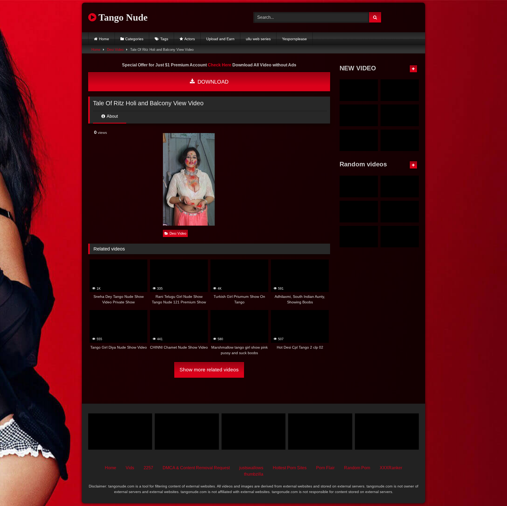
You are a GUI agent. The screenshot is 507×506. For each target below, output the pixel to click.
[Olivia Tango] (253, 431)
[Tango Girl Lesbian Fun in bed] (359, 186)
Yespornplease (294, 39)
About (112, 116)
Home (104, 39)
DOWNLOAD (212, 82)
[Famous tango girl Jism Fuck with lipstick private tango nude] (400, 90)
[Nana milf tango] (187, 431)
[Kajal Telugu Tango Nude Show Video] (400, 211)
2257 (148, 468)
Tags (164, 39)
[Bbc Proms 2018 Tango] (320, 431)
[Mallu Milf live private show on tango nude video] (359, 115)
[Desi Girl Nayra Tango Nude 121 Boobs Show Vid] (359, 211)
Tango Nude (122, 17)
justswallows (251, 468)
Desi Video (115, 50)
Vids (130, 468)
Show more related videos (209, 369)
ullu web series (258, 39)
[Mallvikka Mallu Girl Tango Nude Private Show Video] (359, 140)
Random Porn (357, 468)
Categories (134, 39)
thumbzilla (253, 474)
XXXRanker (391, 468)
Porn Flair (325, 468)
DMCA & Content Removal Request (196, 468)
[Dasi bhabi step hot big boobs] (120, 431)
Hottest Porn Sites (290, 468)
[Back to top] (490, 490)
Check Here (219, 65)
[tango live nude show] (387, 431)
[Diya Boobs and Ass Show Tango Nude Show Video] (400, 186)
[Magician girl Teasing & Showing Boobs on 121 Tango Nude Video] (400, 237)
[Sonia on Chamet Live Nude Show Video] (400, 140)
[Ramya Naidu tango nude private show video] (400, 115)
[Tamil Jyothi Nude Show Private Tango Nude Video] (359, 90)
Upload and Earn (220, 39)
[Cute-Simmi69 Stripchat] (359, 237)
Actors (189, 39)
